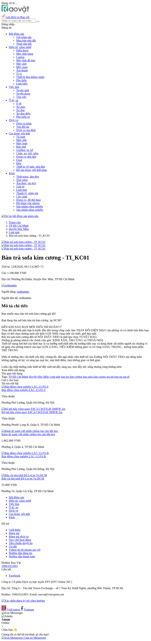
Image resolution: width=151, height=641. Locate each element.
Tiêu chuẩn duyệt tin (21, 543)
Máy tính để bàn (25, 60)
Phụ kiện (21, 80)
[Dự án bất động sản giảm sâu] (19, 216)
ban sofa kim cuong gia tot (98, 376)
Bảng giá (14, 533)
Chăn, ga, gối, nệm (27, 153)
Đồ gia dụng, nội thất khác (31, 170)
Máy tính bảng (24, 53)
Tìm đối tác (22, 126)
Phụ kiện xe (23, 116)
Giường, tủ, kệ (24, 150)
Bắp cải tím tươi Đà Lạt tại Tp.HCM (22, 478)
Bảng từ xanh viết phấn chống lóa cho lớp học (28, 434)
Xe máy (20, 106)
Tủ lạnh (20, 136)
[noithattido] (9, 285)
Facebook (14, 575)
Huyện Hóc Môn (19, 229)
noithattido (23, 291)
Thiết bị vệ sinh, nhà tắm (30, 166)
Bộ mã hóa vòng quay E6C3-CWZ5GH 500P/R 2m (31, 412)
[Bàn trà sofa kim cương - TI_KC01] (23, 241)
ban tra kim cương (72, 376)
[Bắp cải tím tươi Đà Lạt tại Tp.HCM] (24, 475)
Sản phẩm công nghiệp (29, 206)
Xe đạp (20, 110)
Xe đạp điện (23, 113)
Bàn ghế (21, 146)
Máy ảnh (21, 63)
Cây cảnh (21, 196)
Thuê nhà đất (23, 43)
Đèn (18, 163)
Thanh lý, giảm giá (27, 193)
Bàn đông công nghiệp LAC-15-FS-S (23, 390)
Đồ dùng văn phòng (28, 203)
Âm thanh (22, 70)
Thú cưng (22, 180)
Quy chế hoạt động (20, 539)
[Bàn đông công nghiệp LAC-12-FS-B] (25, 453)
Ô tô (18, 103)
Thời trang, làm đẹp (27, 176)
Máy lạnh (21, 143)
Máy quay (22, 67)
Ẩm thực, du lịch (26, 183)
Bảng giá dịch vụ (19, 536)
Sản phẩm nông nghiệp (29, 209)
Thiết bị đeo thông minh (30, 77)
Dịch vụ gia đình (26, 130)
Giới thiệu (14, 529)
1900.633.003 (9, 566)
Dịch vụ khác (24, 123)
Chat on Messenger (34, 637)
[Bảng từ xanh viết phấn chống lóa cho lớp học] (29, 431)
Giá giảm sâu (23, 37)
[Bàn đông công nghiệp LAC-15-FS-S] (24, 386)
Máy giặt (21, 140)
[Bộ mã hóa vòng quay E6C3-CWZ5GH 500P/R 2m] (33, 408)
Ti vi (19, 73)
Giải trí (20, 186)
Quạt (19, 160)
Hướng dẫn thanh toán (22, 556)
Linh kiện (21, 83)
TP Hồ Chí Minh (19, 225)
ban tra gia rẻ (121, 376)
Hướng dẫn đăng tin (20, 553)
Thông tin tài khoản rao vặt (24, 549)
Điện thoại (22, 50)
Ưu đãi (13, 546)
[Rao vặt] (15, 12)
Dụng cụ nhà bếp (26, 156)
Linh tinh (21, 189)
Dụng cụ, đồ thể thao (28, 199)
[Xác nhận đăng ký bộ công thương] (23, 600)
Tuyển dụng (23, 93)
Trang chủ (15, 222)
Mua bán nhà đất (26, 40)
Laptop (20, 57)
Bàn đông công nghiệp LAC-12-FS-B (23, 456)
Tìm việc (21, 97)
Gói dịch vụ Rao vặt (17, 17)
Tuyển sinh (22, 90)
